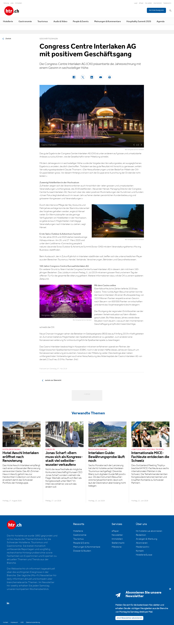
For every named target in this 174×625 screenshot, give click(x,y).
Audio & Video (60, 21)
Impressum (14, 622)
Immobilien (18, 3)
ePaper (141, 3)
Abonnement (157, 3)
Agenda (160, 21)
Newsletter (148, 3)
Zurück (8, 39)
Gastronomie (25, 21)
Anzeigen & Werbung (146, 539)
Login (135, 3)
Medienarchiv (167, 3)
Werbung (6, 3)
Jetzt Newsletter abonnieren (129, 618)
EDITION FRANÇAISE (156, 10)
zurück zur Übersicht (53, 380)
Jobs (12, 3)
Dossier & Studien (82, 551)
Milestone (117, 547)
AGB (21, 622)
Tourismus (42, 21)
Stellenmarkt (118, 543)
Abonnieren (142, 543)
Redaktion (141, 535)
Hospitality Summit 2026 (138, 21)
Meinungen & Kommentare (107, 21)
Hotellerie (8, 21)
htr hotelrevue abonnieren (149, 531)
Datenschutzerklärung (33, 622)
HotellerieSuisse (144, 555)
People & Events (81, 21)
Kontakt (140, 551)
